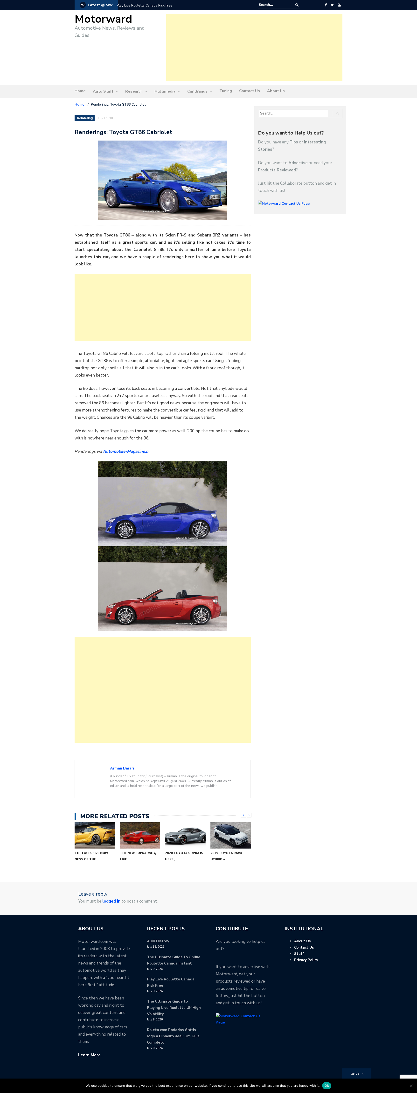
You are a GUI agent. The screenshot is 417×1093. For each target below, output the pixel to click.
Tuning (225, 91)
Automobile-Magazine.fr (126, 451)
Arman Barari (122, 768)
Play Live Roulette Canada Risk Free (144, 5)
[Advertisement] (254, 47)
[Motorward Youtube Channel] (339, 5)
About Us (276, 91)
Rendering (85, 118)
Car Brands (197, 91)
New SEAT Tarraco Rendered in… (226, 855)
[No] (411, 1085)
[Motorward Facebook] (325, 5)
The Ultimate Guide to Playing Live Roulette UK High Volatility (174, 1007)
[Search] (297, 5)
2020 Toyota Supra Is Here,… (139, 855)
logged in (111, 901)
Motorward (103, 19)
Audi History (158, 941)
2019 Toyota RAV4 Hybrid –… (181, 855)
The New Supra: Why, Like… (93, 855)
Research (134, 91)
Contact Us (249, 91)
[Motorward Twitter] (332, 5)
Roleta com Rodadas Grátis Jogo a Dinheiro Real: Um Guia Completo (173, 1036)
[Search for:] (273, 5)
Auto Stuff (103, 91)
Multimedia (164, 91)
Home (80, 91)
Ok (327, 1085)
